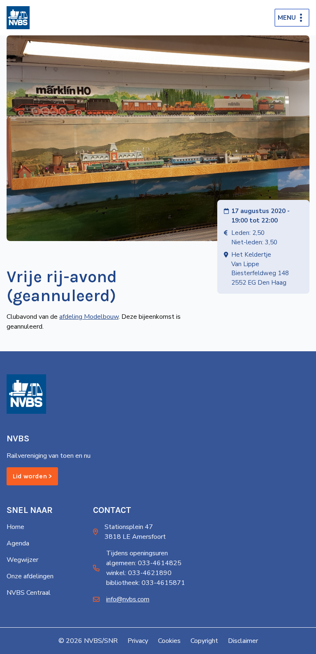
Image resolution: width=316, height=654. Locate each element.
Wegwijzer (22, 559)
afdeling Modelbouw (88, 316)
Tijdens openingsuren (137, 553)
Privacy (138, 640)
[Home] (18, 17)
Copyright (204, 640)
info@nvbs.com (127, 599)
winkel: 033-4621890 (139, 572)
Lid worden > (32, 476)
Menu (287, 18)
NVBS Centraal (29, 592)
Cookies (169, 640)
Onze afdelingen (30, 576)
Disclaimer (243, 640)
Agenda (18, 543)
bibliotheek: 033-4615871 (145, 582)
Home (15, 526)
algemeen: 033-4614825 (143, 563)
